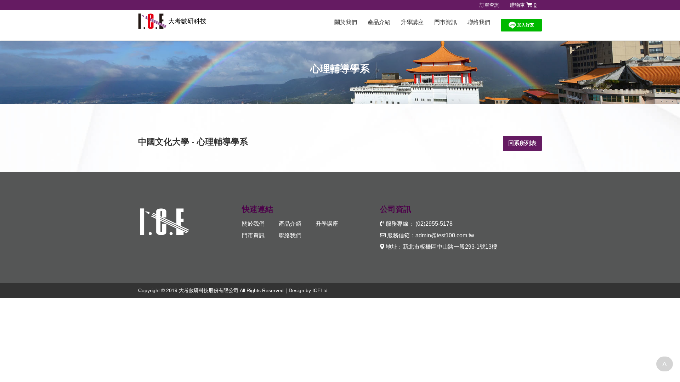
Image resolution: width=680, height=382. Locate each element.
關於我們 (345, 22)
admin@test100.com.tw (444, 235)
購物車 (523, 5)
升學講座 (412, 22)
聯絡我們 (479, 22)
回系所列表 (522, 143)
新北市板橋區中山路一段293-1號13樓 (450, 247)
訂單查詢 (489, 5)
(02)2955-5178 (434, 224)
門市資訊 (445, 22)
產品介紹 (379, 22)
